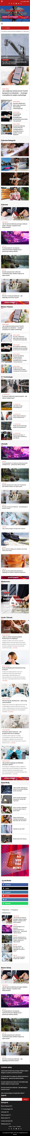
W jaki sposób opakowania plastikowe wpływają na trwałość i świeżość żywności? (15, 561)
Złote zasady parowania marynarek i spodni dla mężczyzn (6, 799)
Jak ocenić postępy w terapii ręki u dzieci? (15, 518)
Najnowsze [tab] (5, 910)
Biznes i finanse (16, 101)
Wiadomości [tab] (7, 913)
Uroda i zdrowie (6, 698)
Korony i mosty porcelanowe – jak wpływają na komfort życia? (15, 285)
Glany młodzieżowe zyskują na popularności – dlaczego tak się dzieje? (6, 819)
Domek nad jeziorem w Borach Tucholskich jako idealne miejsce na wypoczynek (15, 261)
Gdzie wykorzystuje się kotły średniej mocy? (6, 416)
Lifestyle (4, 461)
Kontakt (19, 1126)
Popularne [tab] (15, 910)
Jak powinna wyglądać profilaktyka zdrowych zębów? (15, 752)
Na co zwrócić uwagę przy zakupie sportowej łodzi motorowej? (15, 539)
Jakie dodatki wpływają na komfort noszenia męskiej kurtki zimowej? (6, 789)
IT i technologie (5, 394)
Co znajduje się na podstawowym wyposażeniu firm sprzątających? (15, 50)
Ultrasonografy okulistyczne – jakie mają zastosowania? (15, 690)
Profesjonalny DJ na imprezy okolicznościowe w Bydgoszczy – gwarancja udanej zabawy (15, 237)
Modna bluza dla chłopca (6, 839)
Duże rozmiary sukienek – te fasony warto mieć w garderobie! (6, 809)
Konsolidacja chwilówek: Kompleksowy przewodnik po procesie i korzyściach (6, 116)
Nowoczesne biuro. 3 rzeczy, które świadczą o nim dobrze (6, 436)
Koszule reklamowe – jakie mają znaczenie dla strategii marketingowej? (6, 105)
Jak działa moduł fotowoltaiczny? (6, 406)
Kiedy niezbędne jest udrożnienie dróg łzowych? (15, 657)
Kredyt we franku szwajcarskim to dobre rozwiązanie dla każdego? (6, 369)
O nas (14, 1126)
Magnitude (22, 1132)
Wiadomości (5, 59)
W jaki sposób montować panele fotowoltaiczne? (6, 426)
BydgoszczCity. (15, 10)
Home (10, 1126)
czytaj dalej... (15, 647)
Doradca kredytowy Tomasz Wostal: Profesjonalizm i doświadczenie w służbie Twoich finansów (6, 129)
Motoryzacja (4, 1115)
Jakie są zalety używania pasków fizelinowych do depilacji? (15, 626)
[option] (15, 50)
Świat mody (4, 1118)
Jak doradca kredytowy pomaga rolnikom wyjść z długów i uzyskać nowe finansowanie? (15, 213)
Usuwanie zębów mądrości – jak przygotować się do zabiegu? (15, 721)
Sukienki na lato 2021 (6, 829)
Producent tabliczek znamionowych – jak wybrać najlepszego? (15, 386)
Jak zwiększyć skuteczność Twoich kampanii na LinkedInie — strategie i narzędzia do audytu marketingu (15, 76)
